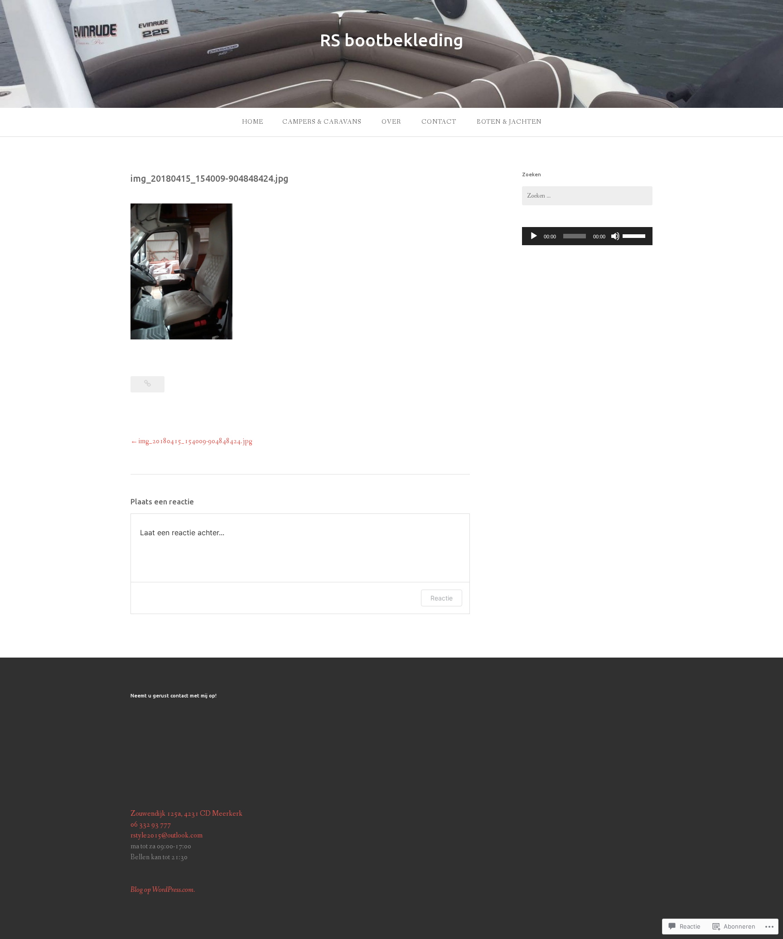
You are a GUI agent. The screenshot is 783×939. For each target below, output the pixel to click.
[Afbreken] (615, 236)
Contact (438, 122)
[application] (587, 236)
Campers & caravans (321, 122)
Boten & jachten (509, 122)
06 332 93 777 (150, 824)
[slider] (635, 235)
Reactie (441, 598)
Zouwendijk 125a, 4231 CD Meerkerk (186, 813)
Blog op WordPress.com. (162, 890)
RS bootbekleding (392, 39)
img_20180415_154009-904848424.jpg (195, 441)
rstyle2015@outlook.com (166, 835)
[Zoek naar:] (587, 195)
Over (391, 122)
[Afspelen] (533, 236)
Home (252, 122)
